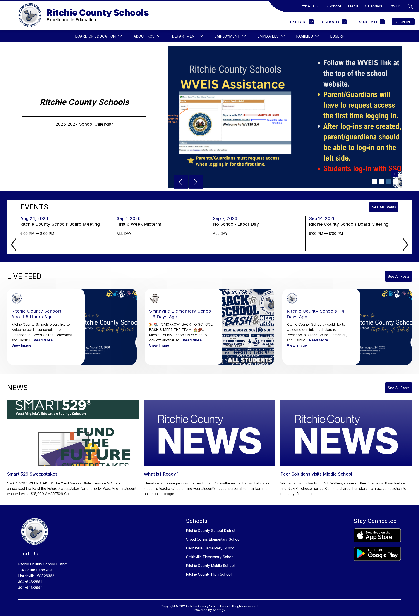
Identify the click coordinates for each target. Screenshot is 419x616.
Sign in (403, 22)
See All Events (384, 207)
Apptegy (219, 610)
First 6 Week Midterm (140, 224)
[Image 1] (374, 181)
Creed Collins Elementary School (213, 539)
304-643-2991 (30, 582)
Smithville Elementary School (210, 557)
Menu (353, 6)
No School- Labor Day (237, 224)
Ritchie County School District (210, 530)
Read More (43, 340)
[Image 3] (388, 181)
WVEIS (396, 6)
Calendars (374, 6)
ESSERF (337, 36)
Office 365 (309, 6)
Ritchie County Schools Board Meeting (61, 224)
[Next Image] (196, 182)
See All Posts (398, 276)
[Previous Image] (181, 182)
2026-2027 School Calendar (84, 124)
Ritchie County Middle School (210, 565)
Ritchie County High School (209, 574)
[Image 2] (381, 181)
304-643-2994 (30, 587)
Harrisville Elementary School (210, 548)
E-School (333, 6)
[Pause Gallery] (394, 174)
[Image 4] (395, 181)
